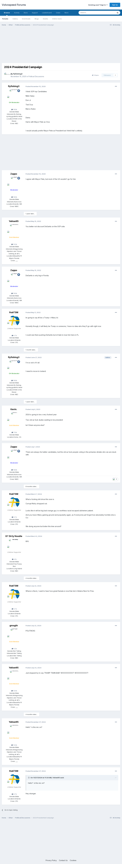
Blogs (37, 19)
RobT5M (13, 312)
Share (96, 75)
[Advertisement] (61, 46)
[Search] (117, 13)
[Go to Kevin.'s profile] (14, 417)
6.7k (15, 335)
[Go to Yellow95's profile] (14, 229)
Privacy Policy (51, 860)
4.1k (15, 559)
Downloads (26, 19)
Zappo (13, 174)
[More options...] (116, 86)
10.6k (15, 244)
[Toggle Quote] (29, 778)
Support (35, 13)
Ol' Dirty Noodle (13, 536)
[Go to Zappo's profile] (14, 182)
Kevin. (13, 409)
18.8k (15, 109)
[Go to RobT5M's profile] (14, 320)
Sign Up (115, 5)
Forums (5, 19)
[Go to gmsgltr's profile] (14, 634)
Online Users (57, 19)
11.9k (15, 432)
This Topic (108, 12)
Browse (7, 13)
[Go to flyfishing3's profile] (6, 75)
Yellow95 (14, 221)
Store (26, 13)
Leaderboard (47, 13)
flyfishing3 (17, 74)
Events (45, 19)
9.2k (15, 649)
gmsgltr (14, 625)
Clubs (58, 13)
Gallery (15, 19)
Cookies (73, 860)
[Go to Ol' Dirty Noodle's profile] (14, 544)
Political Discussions (36, 76)
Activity (16, 13)
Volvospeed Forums (14, 4)
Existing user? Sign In (97, 5)
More (66, 13)
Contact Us (63, 860)
